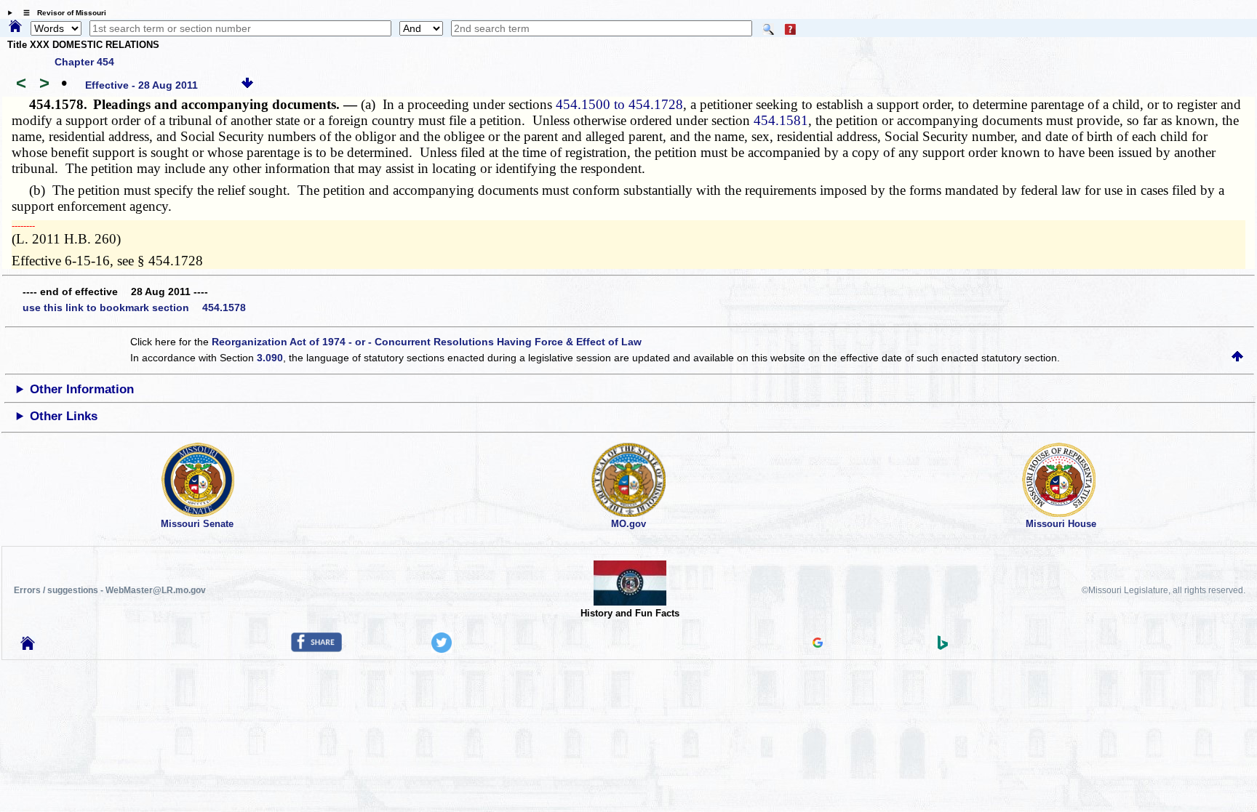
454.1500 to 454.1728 (619, 104)
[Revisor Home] (27, 646)
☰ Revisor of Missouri (61, 13)
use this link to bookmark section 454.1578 (134, 307)
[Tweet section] (441, 649)
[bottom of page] (247, 85)
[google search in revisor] (818, 644)
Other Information (82, 389)
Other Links (63, 416)
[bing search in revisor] (943, 646)
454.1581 (781, 120)
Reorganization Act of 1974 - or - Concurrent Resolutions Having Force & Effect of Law (427, 341)
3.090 (270, 357)
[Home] (15, 27)
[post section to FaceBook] (316, 648)
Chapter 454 (84, 62)
